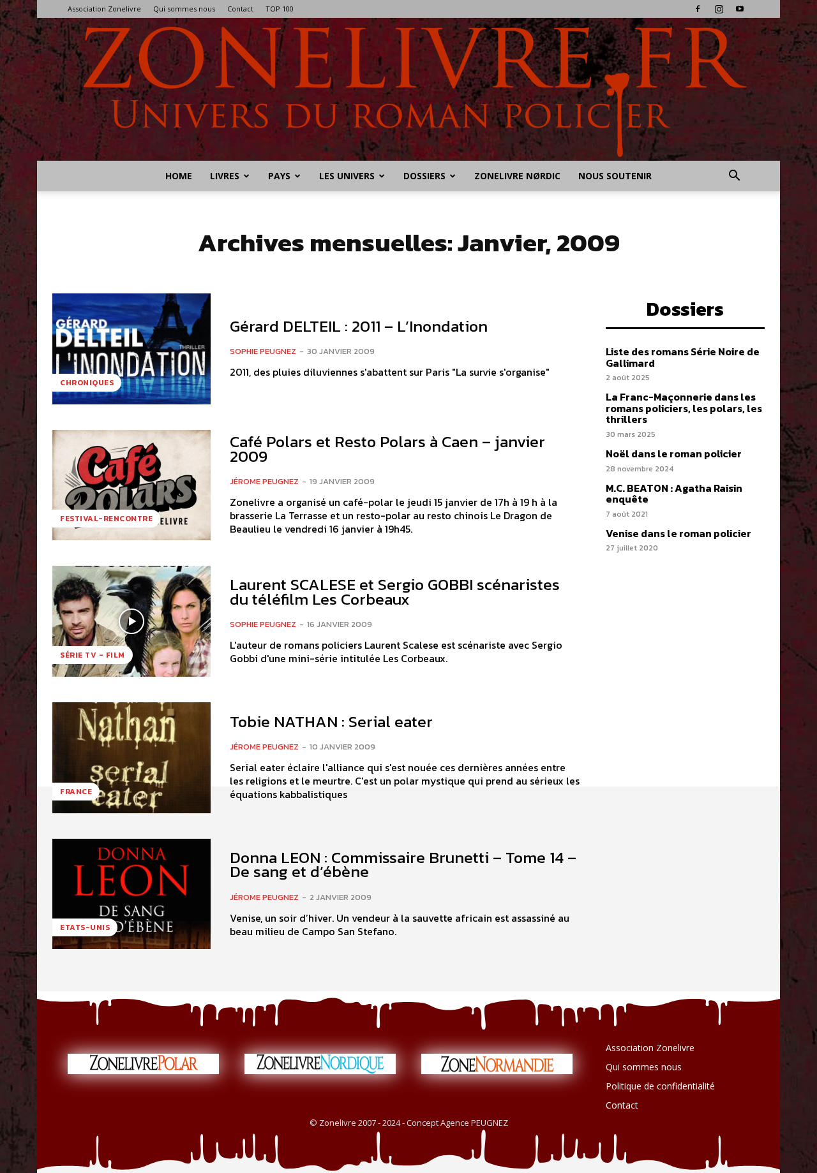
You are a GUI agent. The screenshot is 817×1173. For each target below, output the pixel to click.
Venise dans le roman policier (678, 533)
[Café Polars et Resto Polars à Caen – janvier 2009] (131, 485)
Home (178, 176)
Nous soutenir (615, 176)
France (76, 791)
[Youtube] (739, 9)
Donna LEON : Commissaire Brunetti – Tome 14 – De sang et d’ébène (403, 864)
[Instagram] (718, 9)
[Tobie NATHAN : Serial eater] (131, 757)
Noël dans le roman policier (674, 453)
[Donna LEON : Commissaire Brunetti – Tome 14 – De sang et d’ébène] (131, 894)
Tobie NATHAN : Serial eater (331, 721)
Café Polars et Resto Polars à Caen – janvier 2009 (387, 448)
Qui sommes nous (184, 8)
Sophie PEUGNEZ (263, 351)
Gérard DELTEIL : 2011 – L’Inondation (359, 326)
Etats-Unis (85, 927)
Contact (240, 8)
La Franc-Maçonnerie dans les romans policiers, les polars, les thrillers (684, 408)
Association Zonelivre (104, 8)
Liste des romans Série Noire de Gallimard (683, 357)
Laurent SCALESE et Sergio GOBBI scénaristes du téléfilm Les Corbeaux (395, 591)
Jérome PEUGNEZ (264, 481)
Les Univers (347, 176)
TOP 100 (280, 8)
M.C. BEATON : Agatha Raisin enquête (674, 493)
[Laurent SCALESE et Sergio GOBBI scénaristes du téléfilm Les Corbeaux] (131, 621)
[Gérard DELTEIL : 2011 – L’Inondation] (131, 348)
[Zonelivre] (408, 89)
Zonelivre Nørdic (517, 176)
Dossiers (424, 176)
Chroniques (87, 382)
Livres (224, 176)
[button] (734, 177)
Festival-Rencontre (106, 518)
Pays (279, 176)
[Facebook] (697, 9)
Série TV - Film (92, 655)
